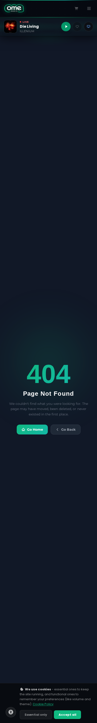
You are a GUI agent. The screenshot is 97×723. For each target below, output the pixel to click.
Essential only (36, 714)
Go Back (68, 429)
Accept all (67, 714)
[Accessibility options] (11, 712)
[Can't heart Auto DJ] (77, 26)
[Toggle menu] (89, 8)
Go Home (35, 429)
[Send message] (88, 26)
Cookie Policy (43, 704)
